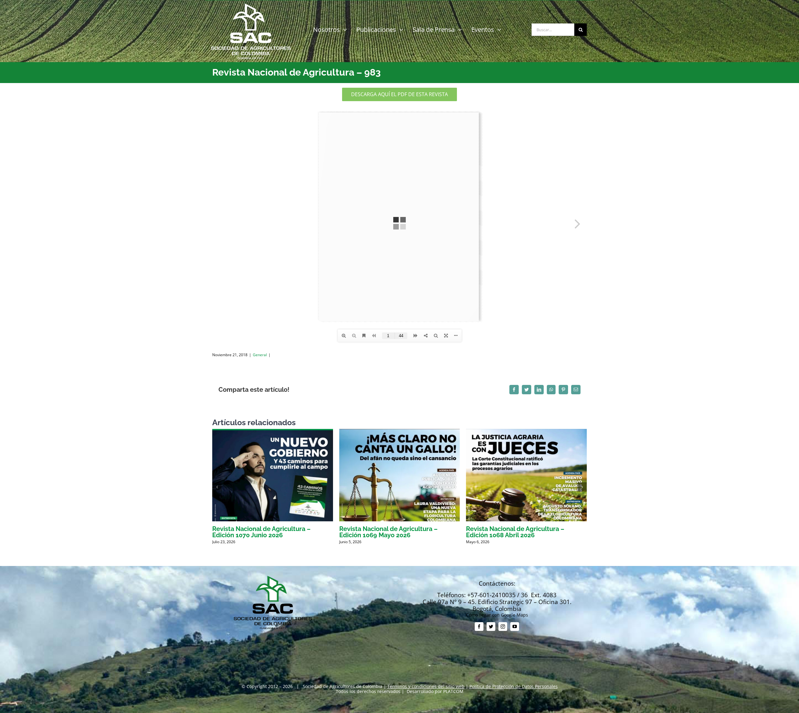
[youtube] (514, 626)
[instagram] (502, 626)
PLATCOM (453, 691)
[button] (217, 487)
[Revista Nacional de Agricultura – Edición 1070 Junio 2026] (272, 432)
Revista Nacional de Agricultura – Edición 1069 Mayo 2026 (388, 532)
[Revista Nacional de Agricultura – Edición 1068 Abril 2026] (526, 432)
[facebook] (479, 626)
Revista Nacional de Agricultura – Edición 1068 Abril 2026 (515, 532)
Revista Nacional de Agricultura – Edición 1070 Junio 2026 (261, 532)
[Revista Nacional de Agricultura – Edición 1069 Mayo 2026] (399, 432)
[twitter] (491, 626)
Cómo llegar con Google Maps (497, 615)
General (260, 354)
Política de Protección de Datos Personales (513, 686)
